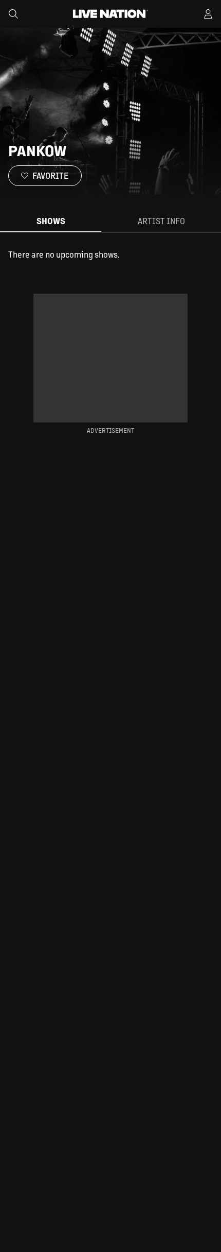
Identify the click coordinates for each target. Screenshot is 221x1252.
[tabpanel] (110, 254)
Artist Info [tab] (161, 220)
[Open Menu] (208, 14)
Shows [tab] (50, 220)
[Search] (13, 14)
